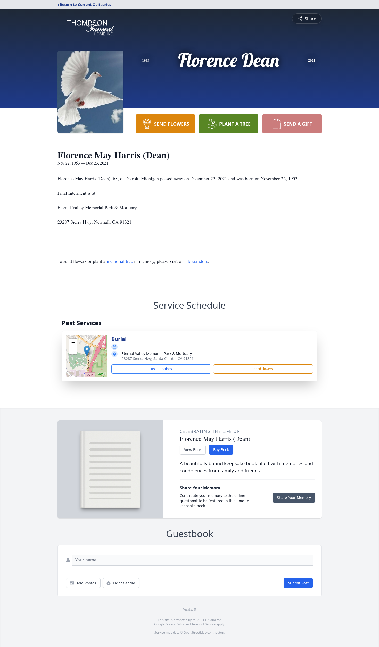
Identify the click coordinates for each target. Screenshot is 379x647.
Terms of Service (204, 624)
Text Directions (161, 369)
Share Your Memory (294, 497)
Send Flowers (263, 369)
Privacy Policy (175, 624)
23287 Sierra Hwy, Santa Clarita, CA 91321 (158, 358)
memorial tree (120, 261)
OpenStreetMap (195, 632)
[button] (87, 351)
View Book (192, 449)
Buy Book (221, 449)
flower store (197, 261)
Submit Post (298, 582)
